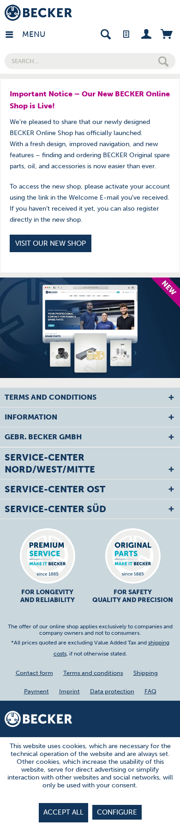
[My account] (146, 33)
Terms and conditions (93, 672)
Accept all (63, 812)
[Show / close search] (105, 33)
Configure (117, 812)
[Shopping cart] (166, 33)
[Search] (163, 61)
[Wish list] (126, 33)
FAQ (150, 691)
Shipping (145, 672)
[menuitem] (13, 33)
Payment (36, 691)
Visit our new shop (50, 243)
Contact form (34, 672)
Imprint (69, 691)
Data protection (112, 691)
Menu (24, 34)
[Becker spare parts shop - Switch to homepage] (38, 13)
